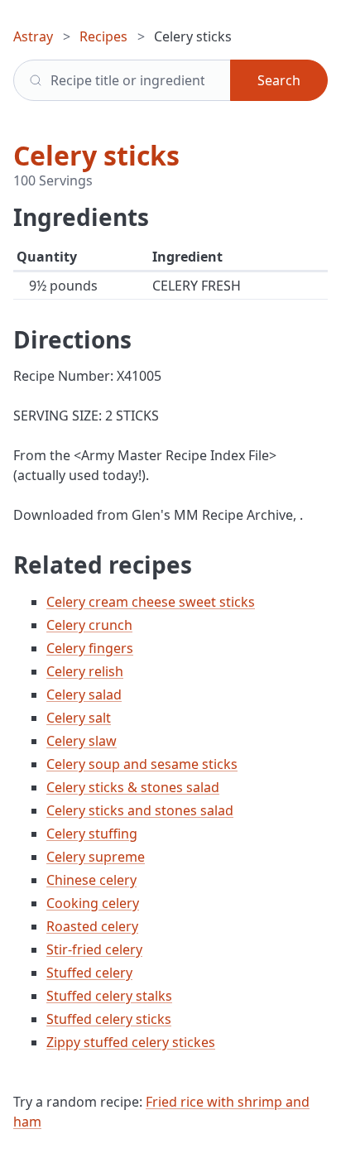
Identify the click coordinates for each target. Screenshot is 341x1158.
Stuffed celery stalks (109, 996)
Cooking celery (92, 903)
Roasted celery (92, 926)
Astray (33, 36)
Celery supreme (95, 857)
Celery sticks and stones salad (139, 810)
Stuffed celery (89, 972)
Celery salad (84, 694)
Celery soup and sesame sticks (142, 764)
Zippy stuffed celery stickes (130, 1042)
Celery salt (78, 718)
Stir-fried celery (94, 949)
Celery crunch (89, 625)
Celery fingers (89, 648)
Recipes (103, 36)
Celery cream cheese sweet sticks (150, 602)
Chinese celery (91, 880)
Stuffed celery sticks (108, 1019)
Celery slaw (81, 741)
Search (278, 80)
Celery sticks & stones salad (132, 787)
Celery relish (84, 671)
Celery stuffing (91, 833)
